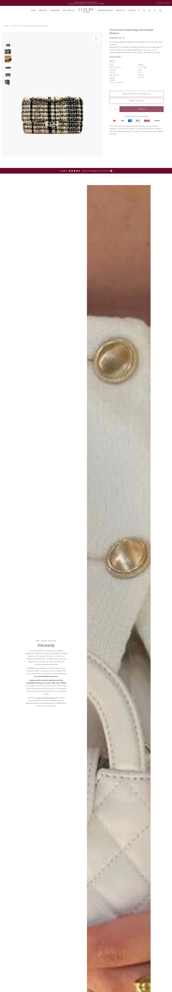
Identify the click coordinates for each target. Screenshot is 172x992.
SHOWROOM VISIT (105, 10)
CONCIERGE (55, 10)
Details (112, 61)
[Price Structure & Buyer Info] (124, 37)
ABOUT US (120, 10)
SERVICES (43, 10)
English (160, 3)
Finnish (167, 3)
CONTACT (132, 10)
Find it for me (136, 101)
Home (7, 26)
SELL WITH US (69, 10)
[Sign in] (149, 10)
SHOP (33, 10)
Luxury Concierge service (46, 698)
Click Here (112, 77)
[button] (139, 10)
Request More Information (136, 94)
